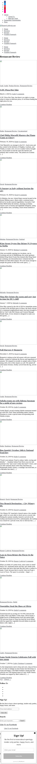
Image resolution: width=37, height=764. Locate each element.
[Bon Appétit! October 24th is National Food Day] (18, 444)
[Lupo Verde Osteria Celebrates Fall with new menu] (18, 651)
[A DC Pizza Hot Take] (18, 84)
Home (6, 29)
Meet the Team (13, 18)
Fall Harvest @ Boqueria (11, 350)
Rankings (8, 446)
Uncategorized (22, 131)
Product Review (14, 86)
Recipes (6, 32)
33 (5, 679)
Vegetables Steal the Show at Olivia (15, 606)
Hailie (2, 131)
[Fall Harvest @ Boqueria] (18, 344)
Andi (1, 86)
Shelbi (15, 602)
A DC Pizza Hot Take (9, 90)
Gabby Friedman (18, 663)
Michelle (3, 292)
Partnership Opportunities (12, 20)
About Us (11, 16)
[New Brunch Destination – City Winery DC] (18, 497)
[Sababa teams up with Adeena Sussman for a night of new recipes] (18, 395)
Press (6, 22)
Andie (6, 86)
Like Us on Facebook (8, 725)
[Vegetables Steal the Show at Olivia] (18, 600)
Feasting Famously (10, 34)
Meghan (2, 239)
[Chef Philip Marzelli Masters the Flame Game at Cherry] (18, 129)
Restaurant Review (26, 86)
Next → (8, 679)
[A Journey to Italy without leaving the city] (18, 182)
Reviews (7, 31)
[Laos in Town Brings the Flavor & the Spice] (18, 549)
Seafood (22, 239)
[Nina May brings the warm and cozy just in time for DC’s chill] (18, 291)
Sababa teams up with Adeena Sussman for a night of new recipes (17, 402)
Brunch (2, 499)
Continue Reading (6, 104)
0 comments (20, 94)
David (2, 184)
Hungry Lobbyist (5, 551)
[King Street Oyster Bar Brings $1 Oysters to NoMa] (18, 237)
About (6, 15)
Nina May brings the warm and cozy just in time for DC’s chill (18, 298)
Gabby (2, 653)
